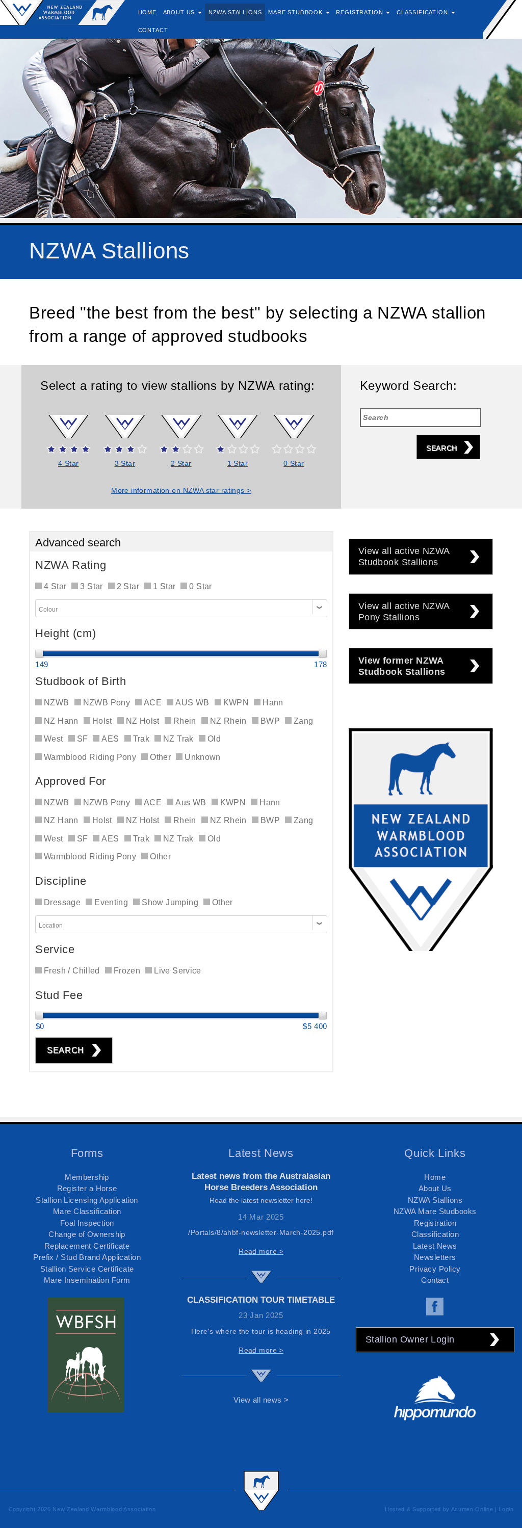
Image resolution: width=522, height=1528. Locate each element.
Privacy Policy (434, 1268)
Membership (87, 1177)
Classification (435, 1234)
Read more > (261, 1251)
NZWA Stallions (435, 1200)
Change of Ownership (86, 1234)
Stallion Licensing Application (87, 1200)
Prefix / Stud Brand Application (87, 1257)
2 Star (181, 463)
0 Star (293, 463)
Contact (435, 1280)
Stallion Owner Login (410, 1339)
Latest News (435, 1246)
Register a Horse (87, 1188)
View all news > (261, 1399)
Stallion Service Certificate (87, 1268)
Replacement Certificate (86, 1246)
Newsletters (435, 1257)
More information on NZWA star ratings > (181, 490)
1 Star (237, 463)
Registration (435, 1223)
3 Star (125, 463)
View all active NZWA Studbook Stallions (404, 556)
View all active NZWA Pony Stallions (404, 611)
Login (506, 1509)
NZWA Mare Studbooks (435, 1211)
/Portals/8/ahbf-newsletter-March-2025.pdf (260, 1232)
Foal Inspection (87, 1223)
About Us (435, 1188)
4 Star (68, 463)
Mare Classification (87, 1211)
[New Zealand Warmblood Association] (62, 12)
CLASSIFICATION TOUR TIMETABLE (261, 1300)
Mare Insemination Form (87, 1280)
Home (435, 1177)
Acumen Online (472, 1509)
